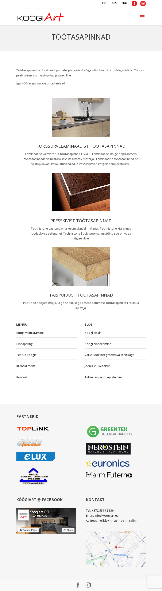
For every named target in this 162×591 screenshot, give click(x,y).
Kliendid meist (25, 366)
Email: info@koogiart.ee (102, 515)
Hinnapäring (24, 344)
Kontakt (21, 377)
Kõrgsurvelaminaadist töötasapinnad (80, 146)
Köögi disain (93, 333)
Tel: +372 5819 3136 (100, 510)
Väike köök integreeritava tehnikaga (109, 355)
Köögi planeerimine (98, 344)
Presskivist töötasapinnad (81, 220)
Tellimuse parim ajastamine (104, 377)
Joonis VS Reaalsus (98, 366)
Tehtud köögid (26, 355)
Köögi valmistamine (30, 333)
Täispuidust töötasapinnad (81, 295)
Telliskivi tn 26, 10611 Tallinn (117, 521)
